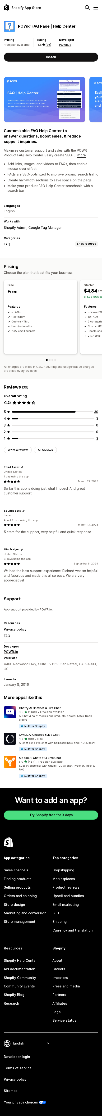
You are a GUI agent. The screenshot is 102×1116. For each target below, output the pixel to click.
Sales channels (16, 870)
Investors (60, 978)
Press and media (66, 986)
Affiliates (59, 1003)
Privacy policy (15, 629)
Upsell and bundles (68, 896)
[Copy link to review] (22, 467)
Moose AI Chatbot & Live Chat (40, 758)
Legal (56, 1012)
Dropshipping (63, 870)
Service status (64, 1020)
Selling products (17, 887)
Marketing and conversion (25, 913)
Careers (58, 969)
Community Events (19, 986)
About (57, 960)
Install (51, 57)
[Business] (55, 360)
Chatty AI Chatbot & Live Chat (40, 708)
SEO (55, 913)
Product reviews (65, 887)
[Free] (47, 360)
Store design (14, 905)
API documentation (19, 969)
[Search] (87, 7)
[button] (51, 717)
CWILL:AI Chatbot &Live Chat (39, 734)
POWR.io (65, 44)
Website (11, 658)
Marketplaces (63, 879)
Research (11, 1003)
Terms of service (18, 1068)
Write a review (18, 450)
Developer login (17, 1057)
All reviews (45, 450)
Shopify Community (20, 978)
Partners (59, 995)
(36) (48, 44)
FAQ (7, 244)
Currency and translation (72, 930)
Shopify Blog (14, 995)
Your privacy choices (21, 1102)
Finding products (18, 879)
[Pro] (52, 360)
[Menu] (95, 7)
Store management (19, 922)
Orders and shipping (20, 896)
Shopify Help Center (20, 960)
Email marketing (65, 905)
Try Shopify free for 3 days (51, 815)
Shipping (59, 922)
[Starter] (50, 360)
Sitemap (11, 1091)
